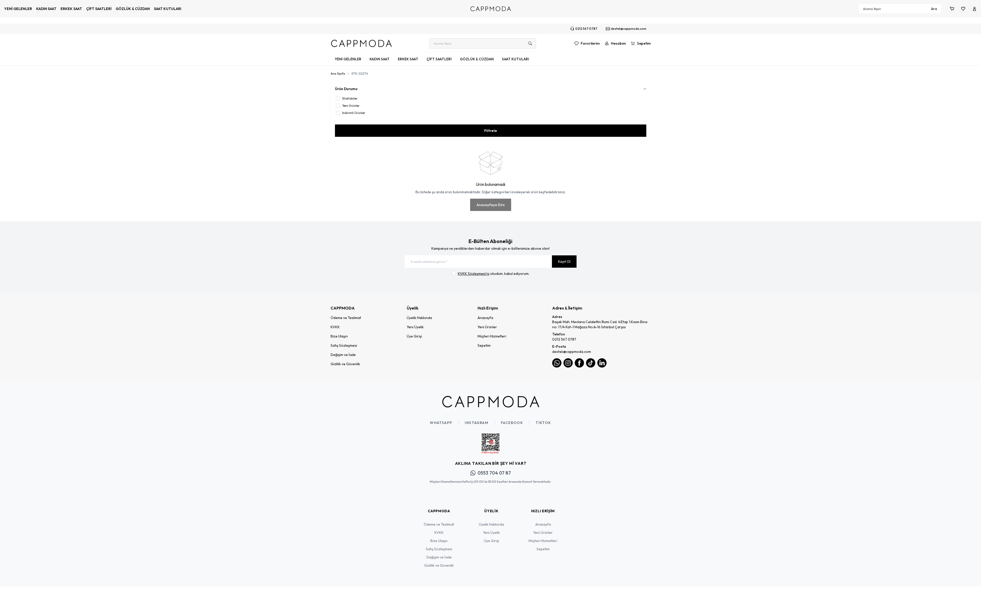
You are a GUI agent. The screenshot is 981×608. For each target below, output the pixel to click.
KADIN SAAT (46, 8)
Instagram (476, 422)
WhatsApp (441, 422)
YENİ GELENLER (18, 8)
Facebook (512, 422)
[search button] (530, 43)
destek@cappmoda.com (571, 351)
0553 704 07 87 (494, 473)
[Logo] (490, 8)
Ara (934, 8)
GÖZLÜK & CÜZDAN (133, 8)
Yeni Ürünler (487, 327)
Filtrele (490, 130)
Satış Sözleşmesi (344, 345)
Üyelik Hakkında (419, 317)
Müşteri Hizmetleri (492, 336)
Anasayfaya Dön (491, 204)
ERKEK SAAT (71, 8)
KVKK (335, 327)
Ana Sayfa (338, 73)
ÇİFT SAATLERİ (99, 8)
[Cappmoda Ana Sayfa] (490, 401)
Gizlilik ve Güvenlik (345, 364)
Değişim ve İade (343, 354)
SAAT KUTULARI (167, 8)
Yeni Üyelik (415, 327)
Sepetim (484, 345)
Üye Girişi (414, 336)
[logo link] (361, 43)
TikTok (543, 422)
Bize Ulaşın (339, 336)
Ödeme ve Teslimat (346, 317)
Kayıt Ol (564, 261)
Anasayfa (485, 317)
